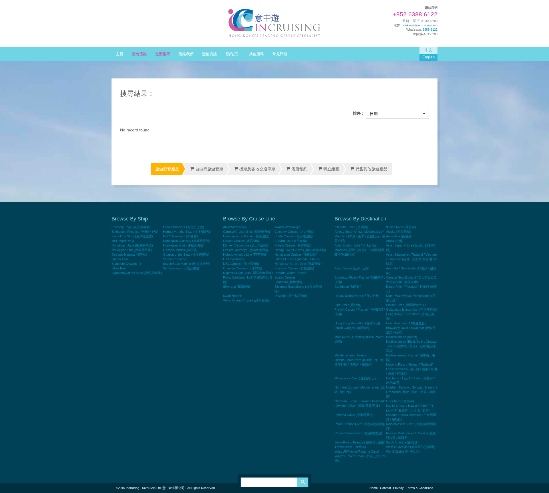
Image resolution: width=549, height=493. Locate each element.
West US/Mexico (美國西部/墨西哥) (410, 447)
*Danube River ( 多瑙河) (351, 227)
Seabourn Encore (175, 259)
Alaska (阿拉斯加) (398, 231)
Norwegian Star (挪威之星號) (132, 250)
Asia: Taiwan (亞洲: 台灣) (352, 268)
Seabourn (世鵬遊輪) (289, 282)
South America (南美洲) (402, 442)
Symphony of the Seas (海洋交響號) (137, 273)
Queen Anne (120, 259)
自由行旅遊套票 (208, 169)
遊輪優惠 (139, 54)
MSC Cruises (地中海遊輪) (241, 263)
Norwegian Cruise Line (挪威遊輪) (298, 263)
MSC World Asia (123, 240)
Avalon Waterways (287, 227)
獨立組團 (330, 169)
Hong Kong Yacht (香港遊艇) (406, 323)
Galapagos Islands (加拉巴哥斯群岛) (411, 309)
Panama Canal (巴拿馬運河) (354, 415)
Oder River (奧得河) (400, 401)
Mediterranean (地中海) (402, 337)
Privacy (398, 488)
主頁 (119, 54)
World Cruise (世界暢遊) (403, 451)
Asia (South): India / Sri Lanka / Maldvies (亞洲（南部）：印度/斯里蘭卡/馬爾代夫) (359, 250)
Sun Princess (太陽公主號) (181, 268)
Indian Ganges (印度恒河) (353, 328)
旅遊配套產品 (167, 169)
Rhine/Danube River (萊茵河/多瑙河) (360, 424)
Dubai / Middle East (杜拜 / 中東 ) (357, 295)
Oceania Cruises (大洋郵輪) (242, 268)
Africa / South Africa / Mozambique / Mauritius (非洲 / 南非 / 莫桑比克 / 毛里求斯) (360, 236)
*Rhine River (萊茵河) (401, 227)
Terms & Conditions (419, 488)
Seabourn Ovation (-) (126, 263)
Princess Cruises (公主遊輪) (294, 268)
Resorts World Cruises (290, 273)
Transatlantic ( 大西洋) (350, 447)
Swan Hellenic (232, 295)
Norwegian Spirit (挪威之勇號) (183, 245)
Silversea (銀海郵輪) (237, 286)
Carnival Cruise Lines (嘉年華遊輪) (247, 231)
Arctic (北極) (394, 240)
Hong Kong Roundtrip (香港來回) (357, 323)
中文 (428, 50)
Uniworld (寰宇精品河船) (291, 295)
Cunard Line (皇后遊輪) (290, 240)
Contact (385, 488)
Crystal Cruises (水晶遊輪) (241, 240)
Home (373, 488)
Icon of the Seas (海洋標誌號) (132, 236)
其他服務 (256, 54)
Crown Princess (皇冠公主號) (183, 227)
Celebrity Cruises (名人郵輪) (294, 231)
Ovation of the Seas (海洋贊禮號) (186, 254)
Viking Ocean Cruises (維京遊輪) (246, 300)
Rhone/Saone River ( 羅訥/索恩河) (358, 433)
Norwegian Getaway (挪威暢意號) (186, 240)
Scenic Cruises (285, 277)
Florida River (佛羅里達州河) (406, 305)
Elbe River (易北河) (348, 305)
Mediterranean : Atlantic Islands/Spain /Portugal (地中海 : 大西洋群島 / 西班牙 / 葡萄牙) (359, 360)
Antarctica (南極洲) (399, 236)
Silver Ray (119, 268)
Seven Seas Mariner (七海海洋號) (186, 263)
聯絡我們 (186, 54)
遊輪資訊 (209, 54)
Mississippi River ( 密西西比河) (356, 378)
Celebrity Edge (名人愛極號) (131, 227)
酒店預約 (298, 169)
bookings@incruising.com (419, 25)
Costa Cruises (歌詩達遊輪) (293, 236)
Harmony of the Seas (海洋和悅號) (187, 231)
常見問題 (279, 54)
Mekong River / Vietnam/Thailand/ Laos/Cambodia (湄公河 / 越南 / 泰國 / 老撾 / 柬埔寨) (411, 369)
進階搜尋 (162, 54)
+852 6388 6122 (415, 14)
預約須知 (233, 54)
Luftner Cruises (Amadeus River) (297, 259)
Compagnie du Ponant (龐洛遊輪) (246, 236)
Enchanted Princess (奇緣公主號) (135, 231)
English (428, 57)
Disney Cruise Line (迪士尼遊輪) (245, 245)
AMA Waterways (234, 227)
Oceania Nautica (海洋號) (129, 254)
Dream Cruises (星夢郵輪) (292, 245)
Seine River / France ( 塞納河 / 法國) (360, 442)
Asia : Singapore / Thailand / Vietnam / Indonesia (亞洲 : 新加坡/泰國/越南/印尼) (411, 259)
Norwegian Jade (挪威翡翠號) (132, 245)
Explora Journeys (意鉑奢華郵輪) (246, 250)
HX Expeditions (233, 259)
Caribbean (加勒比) (348, 286)
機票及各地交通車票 (256, 169)
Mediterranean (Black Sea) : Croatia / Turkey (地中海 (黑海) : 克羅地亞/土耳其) (411, 346)
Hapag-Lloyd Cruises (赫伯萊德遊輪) (300, 250)
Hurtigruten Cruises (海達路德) (295, 254)
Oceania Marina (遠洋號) (180, 250)
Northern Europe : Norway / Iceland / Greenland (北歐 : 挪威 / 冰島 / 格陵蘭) (411, 392)
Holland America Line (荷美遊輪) (245, 254)
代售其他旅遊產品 (370, 169)
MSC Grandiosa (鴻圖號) (180, 236)
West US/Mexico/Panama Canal (357, 451)
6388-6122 (430, 29)
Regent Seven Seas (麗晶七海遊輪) (248, 273)
